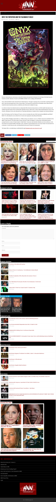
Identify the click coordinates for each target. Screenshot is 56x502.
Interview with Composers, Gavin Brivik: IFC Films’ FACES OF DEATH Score (24, 382)
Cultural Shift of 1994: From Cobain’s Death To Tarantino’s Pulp (22, 287)
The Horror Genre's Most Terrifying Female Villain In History (32, 426)
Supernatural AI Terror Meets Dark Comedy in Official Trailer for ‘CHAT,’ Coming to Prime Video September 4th (9, 202)
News (5, 12)
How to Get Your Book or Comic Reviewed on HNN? (11, 471)
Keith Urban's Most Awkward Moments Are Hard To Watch (45, 183)
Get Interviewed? (4, 473)
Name (3, 241)
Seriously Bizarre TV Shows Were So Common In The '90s (32, 450)
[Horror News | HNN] (28, 5)
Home (1, 12)
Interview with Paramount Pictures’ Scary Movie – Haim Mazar (22, 388)
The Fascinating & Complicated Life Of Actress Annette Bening (9, 183)
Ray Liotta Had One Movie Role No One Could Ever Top (5, 309)
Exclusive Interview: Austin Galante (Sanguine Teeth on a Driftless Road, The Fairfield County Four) (29, 376)
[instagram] (32, 500)
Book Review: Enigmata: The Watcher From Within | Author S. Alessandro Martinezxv (26, 353)
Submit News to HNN (5, 466)
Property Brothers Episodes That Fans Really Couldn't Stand (27, 183)
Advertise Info (4, 464)
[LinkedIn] (29, 500)
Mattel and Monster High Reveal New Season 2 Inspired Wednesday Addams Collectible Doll (46, 202)
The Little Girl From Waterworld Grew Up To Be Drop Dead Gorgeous (10, 450)
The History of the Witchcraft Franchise (17, 264)
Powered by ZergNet (52, 186)
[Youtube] (30, 500)
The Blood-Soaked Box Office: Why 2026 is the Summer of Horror (22, 275)
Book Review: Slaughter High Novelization (17, 365)
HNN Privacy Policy (4, 478)
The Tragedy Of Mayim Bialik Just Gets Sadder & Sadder (46, 162)
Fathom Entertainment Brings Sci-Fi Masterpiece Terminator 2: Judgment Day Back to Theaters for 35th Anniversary (45, 216)
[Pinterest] (27, 500)
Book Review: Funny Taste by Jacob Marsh (17, 347)
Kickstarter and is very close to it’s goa (33, 128)
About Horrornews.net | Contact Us (8, 462)
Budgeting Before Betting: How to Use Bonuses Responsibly (21, 330)
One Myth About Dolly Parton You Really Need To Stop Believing (9, 162)
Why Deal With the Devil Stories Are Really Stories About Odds (10, 215)
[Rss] (23, 500)
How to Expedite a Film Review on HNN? (9, 475)
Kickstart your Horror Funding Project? (8, 469)
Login (2, 480)
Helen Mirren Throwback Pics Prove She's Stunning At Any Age (27, 162)
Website (3, 250)
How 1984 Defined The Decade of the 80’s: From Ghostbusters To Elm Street (25, 281)
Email (3, 245)
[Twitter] (26, 500)
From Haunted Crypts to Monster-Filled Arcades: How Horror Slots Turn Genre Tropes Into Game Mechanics (28, 216)
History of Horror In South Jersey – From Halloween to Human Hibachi (23, 270)
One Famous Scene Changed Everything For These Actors (16, 309)
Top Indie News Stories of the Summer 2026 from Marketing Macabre (23, 318)
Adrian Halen (5, 19)
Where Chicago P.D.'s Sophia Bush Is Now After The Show (10, 426)
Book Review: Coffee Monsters (15, 359)
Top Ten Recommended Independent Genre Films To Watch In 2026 (23, 324)
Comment (4, 228)
